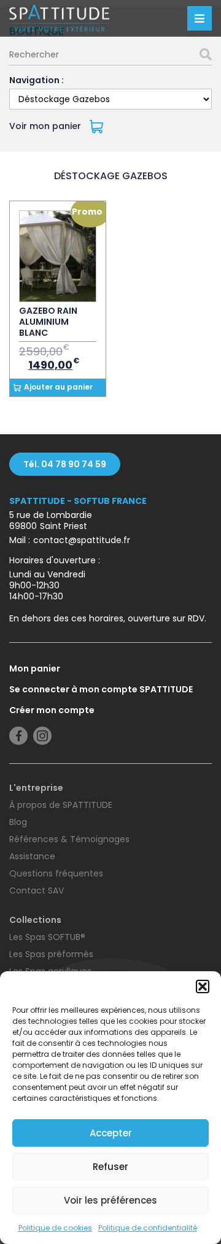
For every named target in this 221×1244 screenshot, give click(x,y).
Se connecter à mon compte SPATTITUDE (101, 689)
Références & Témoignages (69, 839)
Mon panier (34, 668)
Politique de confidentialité (147, 1228)
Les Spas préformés (51, 954)
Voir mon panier (46, 126)
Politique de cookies (55, 1228)
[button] (202, 986)
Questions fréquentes (56, 873)
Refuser (110, 1166)
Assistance (32, 856)
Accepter (111, 1133)
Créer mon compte (52, 710)
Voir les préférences (110, 1200)
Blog (18, 822)
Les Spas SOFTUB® (47, 937)
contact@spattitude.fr (81, 540)
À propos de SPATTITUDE (60, 805)
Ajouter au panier (58, 387)
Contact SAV (36, 890)
